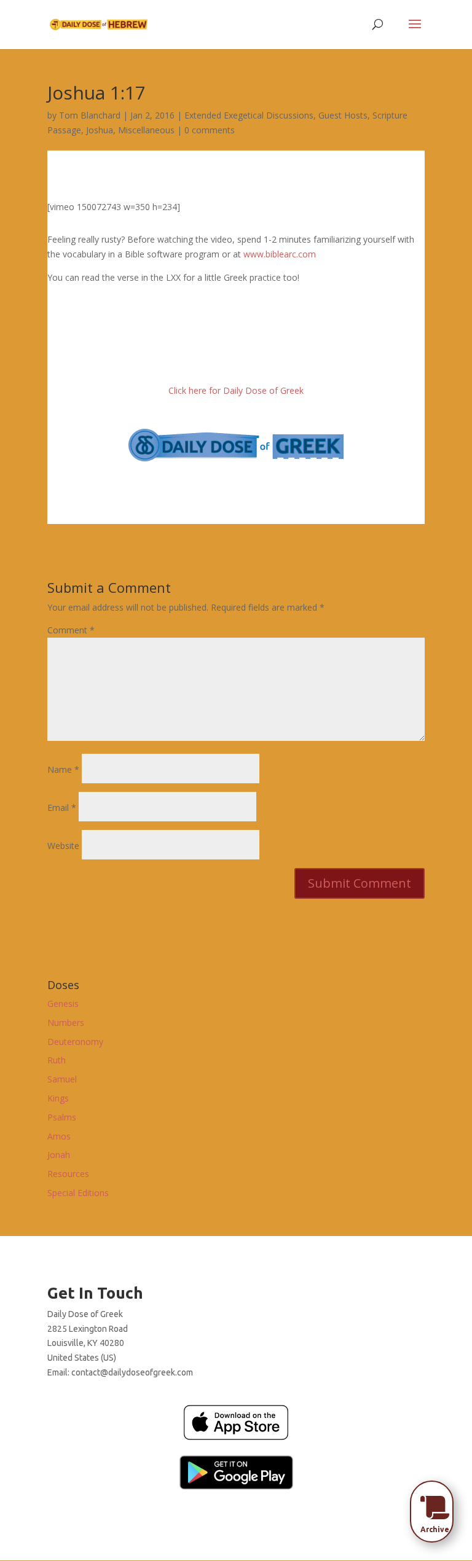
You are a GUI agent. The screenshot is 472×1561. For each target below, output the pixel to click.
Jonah (58, 1154)
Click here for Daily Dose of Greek (236, 390)
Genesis (63, 1003)
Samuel (62, 1079)
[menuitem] (435, 1507)
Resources (68, 1174)
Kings (58, 1098)
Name (63, 769)
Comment (71, 630)
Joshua (99, 130)
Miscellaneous (146, 130)
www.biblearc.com (279, 254)
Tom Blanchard (89, 115)
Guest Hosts (343, 115)
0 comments (209, 130)
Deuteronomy (75, 1041)
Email (61, 807)
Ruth (56, 1060)
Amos (59, 1136)
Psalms (61, 1117)
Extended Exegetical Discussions (248, 115)
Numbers (65, 1022)
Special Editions (78, 1193)
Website (63, 845)
